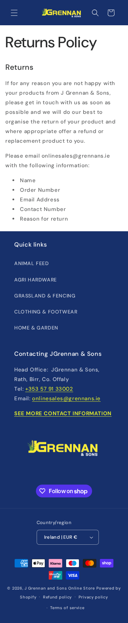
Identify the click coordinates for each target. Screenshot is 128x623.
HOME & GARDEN (36, 327)
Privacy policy (93, 597)
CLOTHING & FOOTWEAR (45, 311)
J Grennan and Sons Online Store (60, 588)
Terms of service (67, 607)
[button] (14, 13)
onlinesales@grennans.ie (66, 398)
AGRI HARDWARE (35, 279)
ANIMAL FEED (31, 263)
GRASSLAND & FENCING (44, 295)
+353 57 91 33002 (49, 388)
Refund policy (57, 597)
